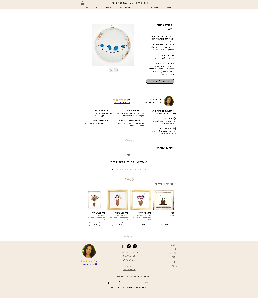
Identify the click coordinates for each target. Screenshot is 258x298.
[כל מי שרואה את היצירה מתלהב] (117, 169)
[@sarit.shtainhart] (129, 246)
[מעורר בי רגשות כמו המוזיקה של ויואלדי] (140, 169)
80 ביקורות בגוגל (122, 102)
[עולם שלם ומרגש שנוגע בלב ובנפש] (130, 169)
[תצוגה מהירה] (163, 199)
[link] (82, 3)
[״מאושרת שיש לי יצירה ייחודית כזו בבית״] (112, 169)
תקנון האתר (129, 266)
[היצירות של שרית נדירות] (122, 169)
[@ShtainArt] (123, 246)
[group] (129, 207)
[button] (139, 7)
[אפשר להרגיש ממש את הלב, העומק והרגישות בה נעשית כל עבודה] (145, 169)
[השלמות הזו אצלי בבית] (125, 169)
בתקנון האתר (166, 123)
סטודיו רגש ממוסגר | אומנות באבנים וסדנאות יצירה (129, 3)
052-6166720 (161, 133)
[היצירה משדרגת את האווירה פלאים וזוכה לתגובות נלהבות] (127, 169)
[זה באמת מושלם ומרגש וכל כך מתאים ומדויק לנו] (135, 169)
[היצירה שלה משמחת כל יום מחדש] (120, 169)
